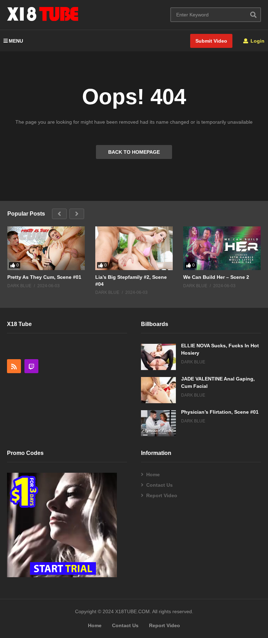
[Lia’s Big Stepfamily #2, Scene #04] (134, 248)
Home (153, 474)
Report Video (161, 495)
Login (257, 41)
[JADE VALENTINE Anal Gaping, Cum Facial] (158, 390)
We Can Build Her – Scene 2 (216, 277)
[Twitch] (31, 366)
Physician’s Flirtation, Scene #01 (220, 412)
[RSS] (14, 366)
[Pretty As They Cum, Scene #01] (46, 248)
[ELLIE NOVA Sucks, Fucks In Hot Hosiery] (158, 357)
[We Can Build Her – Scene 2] (222, 248)
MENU (16, 41)
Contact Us (159, 485)
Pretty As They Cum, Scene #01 (44, 277)
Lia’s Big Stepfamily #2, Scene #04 (131, 280)
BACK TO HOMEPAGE (134, 152)
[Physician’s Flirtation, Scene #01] (158, 423)
